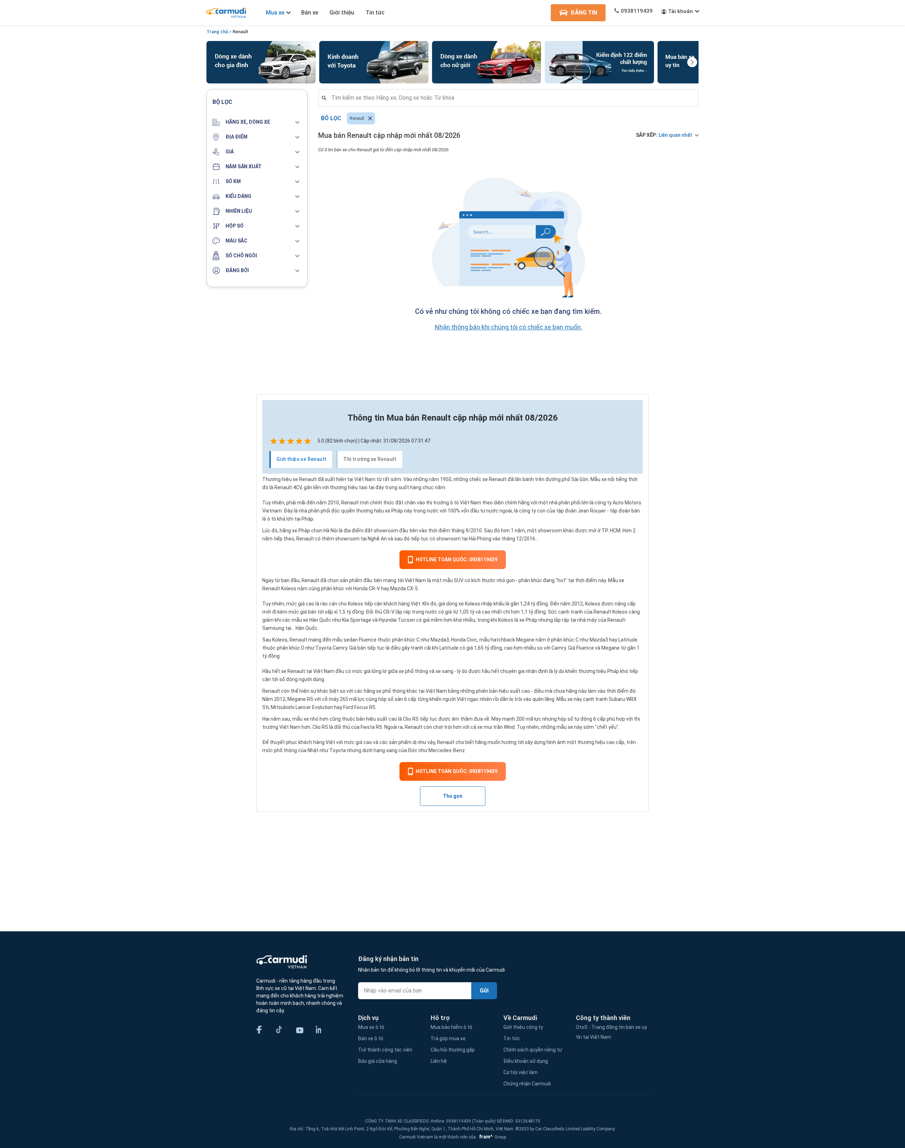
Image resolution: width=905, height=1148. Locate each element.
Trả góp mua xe (448, 1038)
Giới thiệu (341, 12)
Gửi (484, 990)
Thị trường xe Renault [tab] (369, 459)
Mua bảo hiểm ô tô (451, 1027)
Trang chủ (217, 31)
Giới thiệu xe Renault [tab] (301, 459)
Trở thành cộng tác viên (385, 1050)
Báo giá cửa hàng (377, 1061)
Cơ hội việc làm (520, 1072)
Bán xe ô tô (370, 1038)
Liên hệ (439, 1061)
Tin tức (375, 12)
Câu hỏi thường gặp (453, 1050)
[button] (257, 122)
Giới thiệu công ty (523, 1027)
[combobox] (511, 97)
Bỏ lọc (331, 118)
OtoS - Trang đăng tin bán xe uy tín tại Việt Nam (611, 1032)
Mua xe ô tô (371, 1027)
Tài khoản (680, 11)
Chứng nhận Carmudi (527, 1083)
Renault (241, 31)
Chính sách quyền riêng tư (532, 1050)
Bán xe (309, 12)
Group (491, 1137)
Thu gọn (452, 796)
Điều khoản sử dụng (525, 1061)
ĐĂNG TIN (584, 12)
